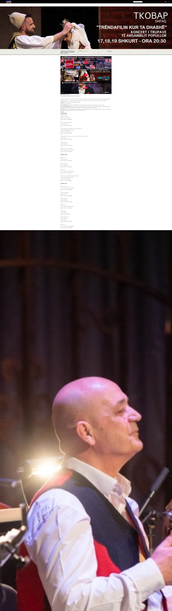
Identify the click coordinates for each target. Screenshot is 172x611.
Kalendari (109, 51)
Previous (1, 476)
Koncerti (80, 50)
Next (171, 476)
